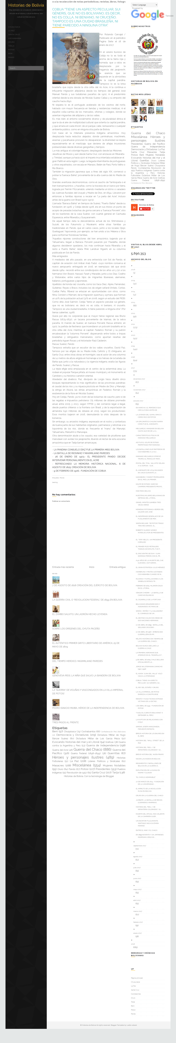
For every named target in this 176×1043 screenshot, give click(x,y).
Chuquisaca (14, 27)
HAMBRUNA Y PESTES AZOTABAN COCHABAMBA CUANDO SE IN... (150, 573)
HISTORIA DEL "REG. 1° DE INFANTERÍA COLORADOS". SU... (150, 748)
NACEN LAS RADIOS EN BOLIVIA (149, 759)
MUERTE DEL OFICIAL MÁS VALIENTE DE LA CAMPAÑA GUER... (151, 815)
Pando (11, 57)
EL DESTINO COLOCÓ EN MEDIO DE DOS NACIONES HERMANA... (150, 619)
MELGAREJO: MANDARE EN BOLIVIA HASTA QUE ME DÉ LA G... (151, 430)
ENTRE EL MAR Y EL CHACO (147, 830)
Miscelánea (82, 765)
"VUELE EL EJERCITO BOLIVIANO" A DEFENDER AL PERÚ (150, 714)
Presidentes (103, 768)
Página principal (137, 978)
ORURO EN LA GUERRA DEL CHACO (150, 795)
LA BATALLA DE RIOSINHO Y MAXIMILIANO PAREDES (82, 453)
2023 (134, 302)
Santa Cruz (14, 34)
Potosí (11, 50)
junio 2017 (138, 878)
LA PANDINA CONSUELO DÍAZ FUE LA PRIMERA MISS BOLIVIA (86, 449)
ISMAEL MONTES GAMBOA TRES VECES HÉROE (149, 503)
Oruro (11, 42)
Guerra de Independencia (102, 745)
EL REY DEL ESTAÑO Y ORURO (148, 687)
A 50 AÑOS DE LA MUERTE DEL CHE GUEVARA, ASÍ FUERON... (150, 561)
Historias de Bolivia (26, 5)
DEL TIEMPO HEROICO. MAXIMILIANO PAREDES (77, 661)
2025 (134, 280)
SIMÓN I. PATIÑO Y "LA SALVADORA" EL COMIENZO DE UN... (150, 612)
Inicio (91, 567)
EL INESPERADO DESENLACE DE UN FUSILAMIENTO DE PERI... (150, 517)
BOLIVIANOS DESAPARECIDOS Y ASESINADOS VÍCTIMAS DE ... (149, 605)
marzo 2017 (138, 911)
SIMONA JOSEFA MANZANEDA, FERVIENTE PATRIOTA (149, 728)
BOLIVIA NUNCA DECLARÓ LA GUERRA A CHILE (148, 647)
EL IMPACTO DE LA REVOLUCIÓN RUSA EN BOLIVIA (149, 790)
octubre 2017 (139, 401)
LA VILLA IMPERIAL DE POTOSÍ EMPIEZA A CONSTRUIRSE (148, 693)
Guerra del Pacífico (154, 143)
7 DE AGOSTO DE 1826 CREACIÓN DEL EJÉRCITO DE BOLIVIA (84, 585)
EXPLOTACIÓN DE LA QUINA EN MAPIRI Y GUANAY (149, 771)
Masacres (58, 765)
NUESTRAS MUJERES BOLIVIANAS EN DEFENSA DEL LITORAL (151, 497)
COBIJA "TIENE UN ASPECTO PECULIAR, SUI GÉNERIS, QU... (149, 681)
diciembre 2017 (140, 379)
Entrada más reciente (63, 567)
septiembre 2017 (140, 846)
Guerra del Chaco (88, 749)
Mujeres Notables (114, 765)
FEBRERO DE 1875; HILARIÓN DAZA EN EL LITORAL (150, 587)
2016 (134, 944)
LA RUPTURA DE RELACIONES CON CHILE (150, 721)
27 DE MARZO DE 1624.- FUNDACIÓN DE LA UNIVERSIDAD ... (151, 783)
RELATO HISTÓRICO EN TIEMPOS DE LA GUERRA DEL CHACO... (150, 640)
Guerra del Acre (60, 750)
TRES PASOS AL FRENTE (65, 722)
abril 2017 (138, 900)
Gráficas (109, 742)
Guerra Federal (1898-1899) (86, 753)
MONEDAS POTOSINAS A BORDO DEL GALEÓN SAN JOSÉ (151, 510)
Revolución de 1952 (77, 772)
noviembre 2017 (140, 390)
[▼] (149, 364)
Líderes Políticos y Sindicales (104, 761)
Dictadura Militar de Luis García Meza (98, 738)
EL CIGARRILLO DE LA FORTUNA (149, 600)
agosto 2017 (138, 857)
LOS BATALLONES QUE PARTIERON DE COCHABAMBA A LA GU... (151, 450)
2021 (134, 324)
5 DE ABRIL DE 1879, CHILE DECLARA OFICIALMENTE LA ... (151, 661)
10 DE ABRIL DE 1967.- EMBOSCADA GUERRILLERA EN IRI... (150, 633)
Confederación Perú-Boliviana (113, 732)
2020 (134, 335)
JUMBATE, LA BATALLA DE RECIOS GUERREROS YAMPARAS (150, 801)
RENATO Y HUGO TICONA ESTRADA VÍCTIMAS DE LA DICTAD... (150, 700)
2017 (134, 368)
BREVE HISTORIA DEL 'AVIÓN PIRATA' (151, 754)
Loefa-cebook (132, 1025)
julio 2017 (138, 868)
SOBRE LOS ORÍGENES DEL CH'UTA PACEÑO (76, 628)
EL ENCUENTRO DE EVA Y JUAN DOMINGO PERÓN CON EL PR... (149, 555)
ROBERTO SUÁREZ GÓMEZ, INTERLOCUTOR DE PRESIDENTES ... (151, 532)
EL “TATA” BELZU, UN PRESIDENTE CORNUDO (150, 541)
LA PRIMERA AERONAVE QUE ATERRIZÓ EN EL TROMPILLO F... (150, 654)
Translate (169, 16)
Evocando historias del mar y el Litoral (75, 741)
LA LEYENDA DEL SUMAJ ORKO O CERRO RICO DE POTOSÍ (149, 416)
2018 (134, 357)
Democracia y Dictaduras (72, 734)
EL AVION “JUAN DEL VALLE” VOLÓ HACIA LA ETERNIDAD (150, 675)
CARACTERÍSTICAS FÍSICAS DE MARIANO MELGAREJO (148, 436)
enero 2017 (138, 933)
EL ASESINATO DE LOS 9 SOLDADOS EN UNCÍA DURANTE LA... (150, 471)
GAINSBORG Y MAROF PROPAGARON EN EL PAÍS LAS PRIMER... (151, 478)
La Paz (11, 31)
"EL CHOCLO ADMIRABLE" (147, 777)
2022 (134, 313)
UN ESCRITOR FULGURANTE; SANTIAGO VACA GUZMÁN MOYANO (148, 823)
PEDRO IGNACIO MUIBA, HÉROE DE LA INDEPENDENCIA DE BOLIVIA (88, 708)
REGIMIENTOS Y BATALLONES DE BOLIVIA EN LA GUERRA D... (149, 764)
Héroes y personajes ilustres (78, 757)
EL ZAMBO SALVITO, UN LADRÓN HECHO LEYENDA (79, 614)
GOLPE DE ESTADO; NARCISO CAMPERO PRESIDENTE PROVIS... (150, 485)
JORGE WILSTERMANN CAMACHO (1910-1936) (150, 668)
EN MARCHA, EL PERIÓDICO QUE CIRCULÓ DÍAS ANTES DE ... (149, 409)
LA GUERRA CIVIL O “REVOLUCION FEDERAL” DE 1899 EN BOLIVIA (87, 599)
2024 (134, 291)
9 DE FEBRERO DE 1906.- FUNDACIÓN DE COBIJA (80, 471)
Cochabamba (14, 38)
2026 (134, 270)
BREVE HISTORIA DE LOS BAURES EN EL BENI (151, 735)
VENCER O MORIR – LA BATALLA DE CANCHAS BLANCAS (150, 594)
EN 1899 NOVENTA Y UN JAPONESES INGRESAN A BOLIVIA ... (150, 836)
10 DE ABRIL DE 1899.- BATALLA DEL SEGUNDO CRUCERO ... (150, 626)
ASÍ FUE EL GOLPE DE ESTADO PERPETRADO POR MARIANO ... (149, 443)
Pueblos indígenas (144, 170)
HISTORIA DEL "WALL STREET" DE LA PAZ (151, 742)
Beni (10, 53)
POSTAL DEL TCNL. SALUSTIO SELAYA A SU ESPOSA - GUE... (151, 464)
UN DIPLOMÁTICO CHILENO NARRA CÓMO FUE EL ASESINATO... (150, 423)
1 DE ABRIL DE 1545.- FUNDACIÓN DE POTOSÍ (151, 707)
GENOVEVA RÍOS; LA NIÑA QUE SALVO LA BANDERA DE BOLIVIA (86, 675)
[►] (149, 266)
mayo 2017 (138, 889)
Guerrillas (114, 753)
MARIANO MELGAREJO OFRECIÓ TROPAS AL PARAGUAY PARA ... (150, 457)
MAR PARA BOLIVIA (144, 491)
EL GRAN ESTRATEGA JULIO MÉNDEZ (151, 567)
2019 (134, 346)
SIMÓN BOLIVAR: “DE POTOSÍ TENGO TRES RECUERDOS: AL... (150, 524)
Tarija (11, 46)
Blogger (110, 776)
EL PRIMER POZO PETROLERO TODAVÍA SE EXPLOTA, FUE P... (149, 548)
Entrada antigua (117, 567)
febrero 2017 (139, 922)
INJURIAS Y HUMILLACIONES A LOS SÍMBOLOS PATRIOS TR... (150, 580)
